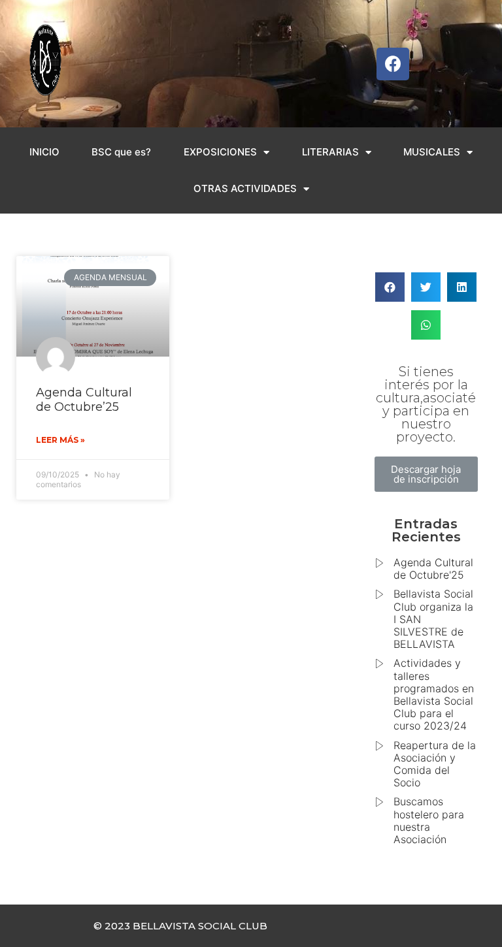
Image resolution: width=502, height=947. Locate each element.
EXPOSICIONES (220, 152)
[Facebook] (392, 64)
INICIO (44, 152)
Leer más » (60, 440)
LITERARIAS (330, 152)
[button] (426, 474)
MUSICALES (431, 152)
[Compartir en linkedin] (462, 287)
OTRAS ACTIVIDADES (245, 188)
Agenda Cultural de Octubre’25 (84, 399)
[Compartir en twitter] (426, 287)
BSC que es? (121, 152)
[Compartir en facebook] (390, 287)
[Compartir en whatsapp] (426, 325)
